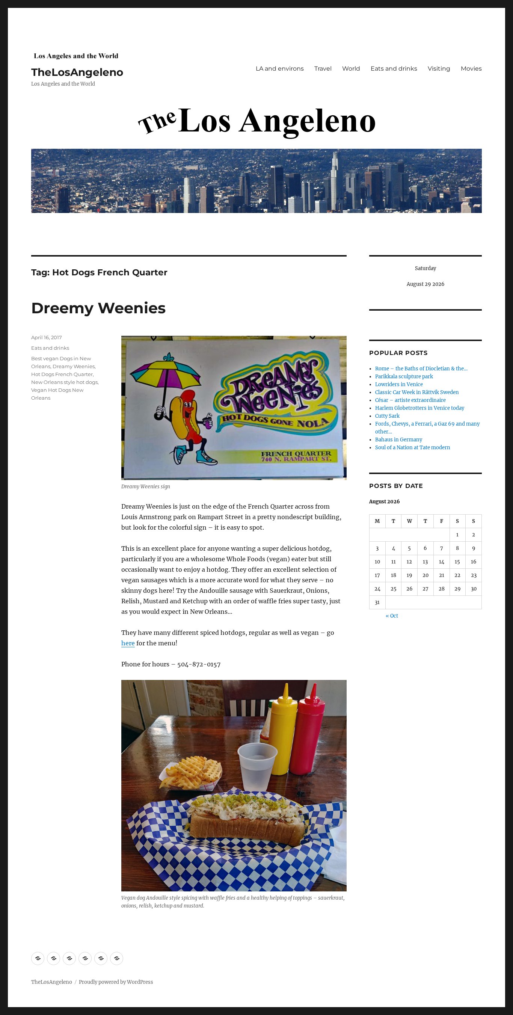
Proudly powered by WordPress (116, 982)
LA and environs (280, 68)
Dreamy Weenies (74, 366)
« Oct (392, 616)
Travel (323, 68)
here (128, 643)
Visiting (439, 68)
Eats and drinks (394, 68)
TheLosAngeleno (77, 72)
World (351, 68)
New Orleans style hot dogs (64, 382)
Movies (471, 68)
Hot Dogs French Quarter (62, 374)
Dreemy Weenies (98, 308)
